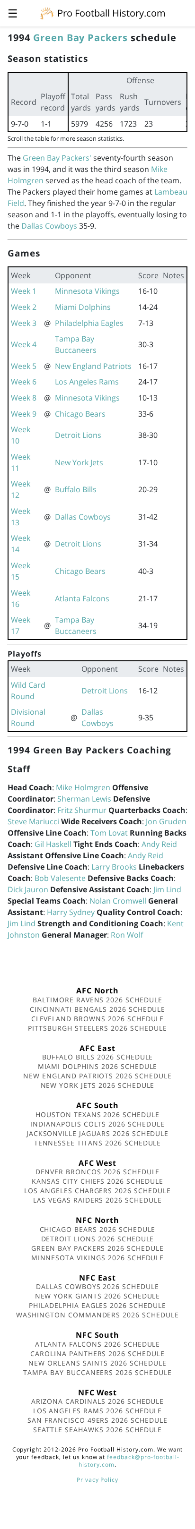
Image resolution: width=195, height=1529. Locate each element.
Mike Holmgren (83, 787)
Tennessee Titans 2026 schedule (97, 1142)
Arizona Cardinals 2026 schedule (97, 1401)
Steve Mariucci (33, 821)
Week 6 (23, 381)
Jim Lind (167, 889)
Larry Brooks (114, 867)
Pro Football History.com (111, 13)
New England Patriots (93, 366)
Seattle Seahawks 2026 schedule (97, 1429)
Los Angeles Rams (87, 381)
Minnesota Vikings (87, 291)
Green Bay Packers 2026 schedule (97, 1248)
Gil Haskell (53, 844)
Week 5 (23, 366)
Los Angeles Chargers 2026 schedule (97, 1190)
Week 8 (23, 398)
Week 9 (23, 414)
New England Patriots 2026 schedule (97, 1075)
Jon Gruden (166, 821)
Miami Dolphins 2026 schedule (98, 1066)
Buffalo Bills (76, 489)
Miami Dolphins (83, 307)
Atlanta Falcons (82, 598)
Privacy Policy (97, 1480)
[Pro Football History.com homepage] (47, 13)
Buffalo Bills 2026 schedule (97, 1056)
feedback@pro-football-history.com (129, 1461)
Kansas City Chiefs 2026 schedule (97, 1181)
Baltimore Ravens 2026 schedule (97, 999)
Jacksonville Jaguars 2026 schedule (98, 1133)
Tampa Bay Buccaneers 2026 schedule (97, 1372)
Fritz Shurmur (81, 810)
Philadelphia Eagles (89, 323)
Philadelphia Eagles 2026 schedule (97, 1305)
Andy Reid (159, 844)
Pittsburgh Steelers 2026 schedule (97, 1028)
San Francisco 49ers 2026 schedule (97, 1420)
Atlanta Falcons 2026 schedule (97, 1344)
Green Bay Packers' (57, 158)
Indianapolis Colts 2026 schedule (97, 1123)
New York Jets (79, 462)
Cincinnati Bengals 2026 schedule (98, 1009)
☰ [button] (13, 13)
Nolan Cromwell (117, 901)
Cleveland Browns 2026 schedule (97, 1018)
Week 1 (23, 291)
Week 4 (23, 344)
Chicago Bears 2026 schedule (98, 1229)
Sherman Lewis (84, 799)
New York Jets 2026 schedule (98, 1085)
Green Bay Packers (80, 37)
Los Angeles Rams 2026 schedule (97, 1410)
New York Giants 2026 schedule (97, 1295)
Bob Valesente (60, 878)
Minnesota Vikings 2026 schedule (97, 1257)
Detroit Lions (78, 435)
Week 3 (23, 323)
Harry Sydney (71, 912)
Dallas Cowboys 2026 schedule (97, 1286)
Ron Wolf (127, 935)
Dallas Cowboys (49, 226)
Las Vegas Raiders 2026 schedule (97, 1200)
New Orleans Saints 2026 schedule (97, 1362)
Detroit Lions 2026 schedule (97, 1238)
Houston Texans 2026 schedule (97, 1114)
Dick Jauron (28, 889)
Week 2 (23, 307)
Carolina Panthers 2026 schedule (97, 1353)
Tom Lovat (109, 833)
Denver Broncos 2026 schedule (97, 1171)
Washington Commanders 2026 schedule (97, 1314)
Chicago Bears (80, 414)
